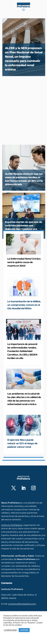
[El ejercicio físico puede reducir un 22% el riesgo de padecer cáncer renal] (23, 425)
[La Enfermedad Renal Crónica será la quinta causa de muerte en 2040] (23, 244)
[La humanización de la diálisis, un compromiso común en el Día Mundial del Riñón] (23, 286)
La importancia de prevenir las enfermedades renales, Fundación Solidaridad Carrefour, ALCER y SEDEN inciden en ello (22, 351)
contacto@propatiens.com (22, 604)
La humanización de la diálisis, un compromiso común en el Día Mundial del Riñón (24, 305)
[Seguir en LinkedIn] (23, 488)
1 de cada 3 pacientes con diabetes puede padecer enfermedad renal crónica (19, 128)
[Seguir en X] (13, 488)
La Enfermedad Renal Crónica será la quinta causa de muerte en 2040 (23, 262)
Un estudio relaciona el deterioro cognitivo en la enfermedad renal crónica (23, 107)
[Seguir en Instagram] (33, 488)
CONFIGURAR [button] (10, 630)
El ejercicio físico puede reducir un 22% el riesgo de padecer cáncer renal (22, 443)
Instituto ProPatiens (11, 525)
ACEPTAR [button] (24, 630)
